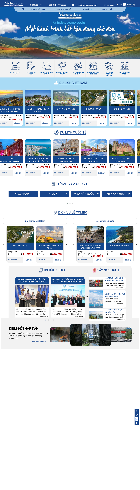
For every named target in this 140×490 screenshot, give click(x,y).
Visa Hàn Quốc (84, 193)
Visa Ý (53, 193)
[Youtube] (120, 4)
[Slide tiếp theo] (66, 244)
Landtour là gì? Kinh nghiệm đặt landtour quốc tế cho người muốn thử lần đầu (114, 279)
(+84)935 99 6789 (36, 5)
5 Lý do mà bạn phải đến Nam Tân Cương (115, 295)
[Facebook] (116, 4)
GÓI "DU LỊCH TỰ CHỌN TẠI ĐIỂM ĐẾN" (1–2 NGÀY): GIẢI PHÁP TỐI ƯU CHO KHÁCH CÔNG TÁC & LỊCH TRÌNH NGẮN (114, 311)
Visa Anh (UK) (115, 193)
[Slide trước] (4, 244)
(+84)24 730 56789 (58, 5)
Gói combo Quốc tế (105, 221)
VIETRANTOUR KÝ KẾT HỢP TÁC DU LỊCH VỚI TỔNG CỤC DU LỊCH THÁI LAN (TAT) (67, 280)
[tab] (67, 203)
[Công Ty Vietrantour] (13, 3)
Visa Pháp (22, 193)
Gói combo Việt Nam (35, 221)
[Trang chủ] (22, 9)
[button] (129, 4)
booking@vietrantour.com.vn (86, 5)
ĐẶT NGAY (21, 123)
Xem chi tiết (7, 123)
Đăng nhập (109, 5)
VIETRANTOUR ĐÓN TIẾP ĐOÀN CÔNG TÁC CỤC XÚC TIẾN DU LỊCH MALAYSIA (32, 280)
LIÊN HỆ (50, 123)
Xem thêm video (38, 342)
